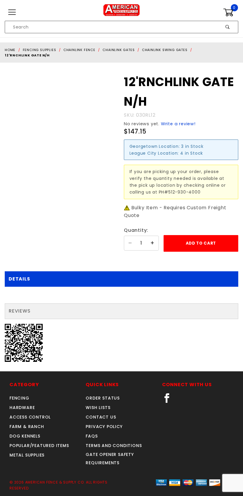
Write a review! (178, 124)
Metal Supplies (26, 455)
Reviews (20, 311)
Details (19, 278)
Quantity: (136, 230)
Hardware (22, 408)
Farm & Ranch (26, 427)
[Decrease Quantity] (130, 243)
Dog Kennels (24, 436)
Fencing (19, 398)
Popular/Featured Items (39, 446)
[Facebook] (169, 400)
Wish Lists (98, 408)
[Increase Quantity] (153, 243)
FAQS (91, 436)
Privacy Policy (104, 427)
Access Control (30, 417)
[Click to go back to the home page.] (121, 12)
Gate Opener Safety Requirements (110, 458)
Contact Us (101, 417)
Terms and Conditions (114, 446)
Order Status (103, 398)
